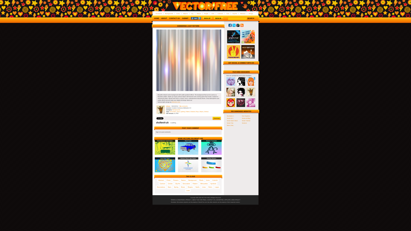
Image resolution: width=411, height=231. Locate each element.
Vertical (206, 111)
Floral (168, 180)
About (164, 18)
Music (183, 187)
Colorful (215, 180)
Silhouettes (204, 183)
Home (156, 18)
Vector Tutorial (246, 120)
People (206, 13)
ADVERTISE (219, 200)
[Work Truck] (188, 154)
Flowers (175, 180)
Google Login (202, 18)
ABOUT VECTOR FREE (199, 200)
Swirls (197, 187)
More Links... (230, 125)
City (192, 13)
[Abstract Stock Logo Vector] (188, 172)
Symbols (213, 183)
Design (251, 13)
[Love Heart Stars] (165, 172)
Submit (185, 18)
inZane (168, 106)
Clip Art (234, 13)
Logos (217, 187)
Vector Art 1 (230, 118)
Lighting (182, 111)
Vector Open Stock (232, 120)
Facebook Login (194, 18)
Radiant (193, 111)
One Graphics (246, 116)
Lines (204, 187)
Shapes (190, 187)
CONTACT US (211, 200)
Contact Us (174, 18)
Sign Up (207, 18)
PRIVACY (188, 200)
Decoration (173, 111)
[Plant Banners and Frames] (165, 154)
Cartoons (220, 13)
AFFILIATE (227, 200)
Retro (210, 187)
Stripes (201, 111)
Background (192, 180)
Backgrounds (169, 13)
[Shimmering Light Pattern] (188, 90)
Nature (199, 13)
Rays (197, 111)
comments (184, 106)
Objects (185, 13)
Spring (176, 187)
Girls (212, 13)
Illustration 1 (230, 116)
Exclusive (159, 13)
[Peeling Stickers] (211, 172)
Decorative (186, 183)
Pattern (188, 111)
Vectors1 (244, 123)
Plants (201, 180)
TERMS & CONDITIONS (178, 200)
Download (217, 118)
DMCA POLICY (236, 200)
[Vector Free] (205, 10)
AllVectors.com (176, 102)
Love (188, 190)
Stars (169, 187)
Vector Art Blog (246, 118)
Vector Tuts (230, 123)
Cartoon (162, 183)
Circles (170, 183)
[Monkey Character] (211, 154)
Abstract (242, 13)
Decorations (161, 187)
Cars (227, 13)
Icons (178, 13)
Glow (178, 111)
